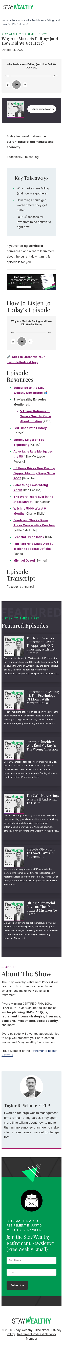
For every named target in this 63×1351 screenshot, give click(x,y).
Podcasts (17, 20)
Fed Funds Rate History (30, 428)
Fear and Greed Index (28, 537)
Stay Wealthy (18, 7)
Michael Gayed (24, 560)
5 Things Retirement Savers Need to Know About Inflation (35, 416)
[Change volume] (25, 84)
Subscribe (17, 1285)
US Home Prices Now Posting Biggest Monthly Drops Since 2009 (34, 473)
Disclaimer (42, 1330)
